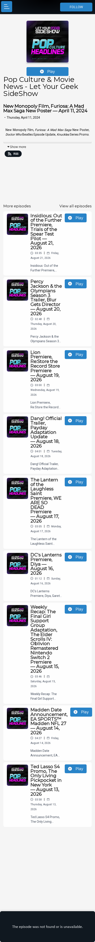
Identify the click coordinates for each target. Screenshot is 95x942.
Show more (18, 147)
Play (51, 71)
